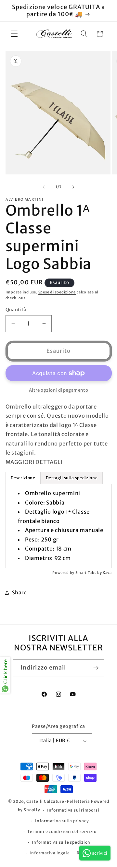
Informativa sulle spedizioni (62, 842)
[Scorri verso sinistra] (43, 187)
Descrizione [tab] (23, 477)
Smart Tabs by (89, 572)
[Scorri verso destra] (73, 187)
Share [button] (19, 592)
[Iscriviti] (96, 667)
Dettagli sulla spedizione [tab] (72, 477)
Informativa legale (50, 852)
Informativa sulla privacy (62, 820)
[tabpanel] (59, 526)
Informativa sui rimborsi (73, 810)
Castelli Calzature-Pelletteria (58, 801)
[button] (14, 34)
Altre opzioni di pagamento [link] (58, 390)
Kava (107, 572)
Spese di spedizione (57, 292)
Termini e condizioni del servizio (61, 831)
